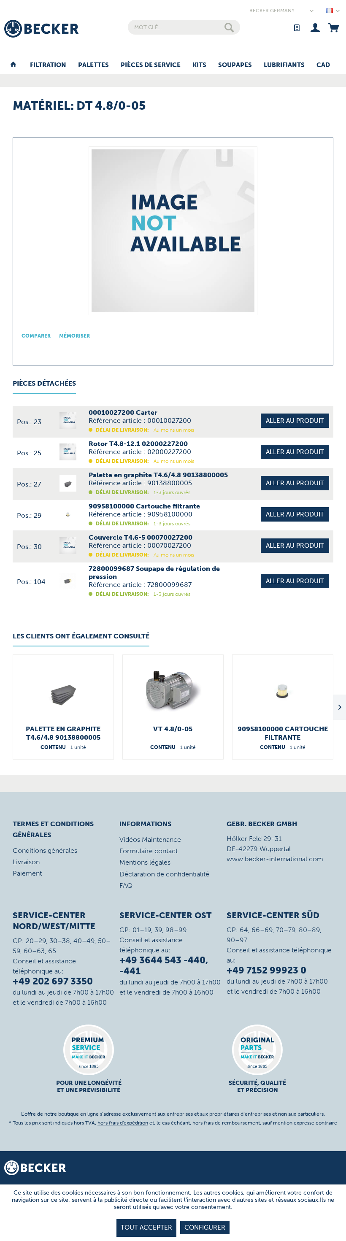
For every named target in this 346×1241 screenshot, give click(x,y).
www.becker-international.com (275, 859)
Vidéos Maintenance (150, 839)
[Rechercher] (229, 27)
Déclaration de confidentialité (164, 874)
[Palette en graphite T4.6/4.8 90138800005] (63, 691)
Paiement (27, 873)
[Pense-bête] (296, 27)
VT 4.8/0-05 (172, 729)
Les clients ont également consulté (81, 636)
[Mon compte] (315, 27)
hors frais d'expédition (122, 1123)
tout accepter (146, 1227)
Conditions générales (45, 850)
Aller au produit (295, 420)
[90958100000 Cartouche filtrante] (283, 691)
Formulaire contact (148, 851)
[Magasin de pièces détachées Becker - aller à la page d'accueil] (41, 29)
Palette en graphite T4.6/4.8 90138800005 (63, 733)
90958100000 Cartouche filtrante (283, 733)
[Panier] (333, 27)
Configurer (204, 1227)
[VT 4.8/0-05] (173, 691)
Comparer (36, 336)
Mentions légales (144, 862)
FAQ (125, 885)
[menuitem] (184, 27)
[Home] (13, 65)
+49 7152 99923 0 (266, 970)
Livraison (26, 862)
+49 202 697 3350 (53, 981)
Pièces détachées (44, 383)
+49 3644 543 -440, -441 (163, 965)
